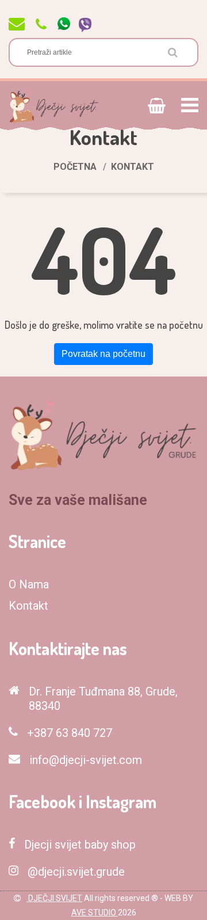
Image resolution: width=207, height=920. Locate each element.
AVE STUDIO (94, 912)
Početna (75, 166)
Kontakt (28, 606)
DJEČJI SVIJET (54, 898)
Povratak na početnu (103, 354)
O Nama (29, 584)
